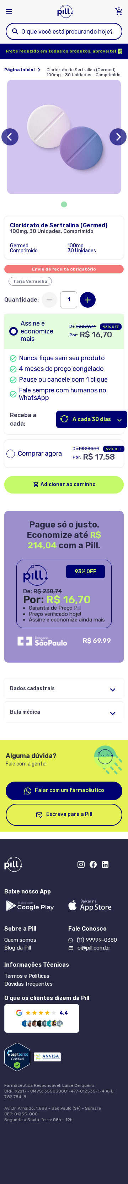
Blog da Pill (17, 948)
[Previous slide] (9, 136)
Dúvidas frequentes (28, 984)
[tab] (64, 205)
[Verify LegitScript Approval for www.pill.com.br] (17, 1057)
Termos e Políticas (26, 976)
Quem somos (20, 940)
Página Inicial (19, 69)
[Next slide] (118, 136)
